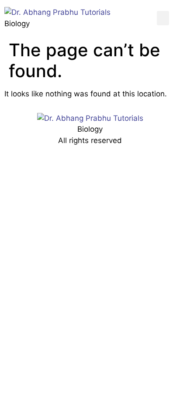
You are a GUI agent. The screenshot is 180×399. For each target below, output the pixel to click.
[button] (163, 18)
